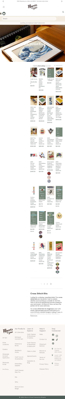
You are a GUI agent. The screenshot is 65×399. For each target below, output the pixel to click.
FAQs (41, 334)
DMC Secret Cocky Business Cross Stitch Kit (33, 155)
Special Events (31, 356)
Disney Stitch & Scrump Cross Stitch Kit (50, 225)
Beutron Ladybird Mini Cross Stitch (42, 199)
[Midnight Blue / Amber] (40, 236)
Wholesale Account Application (6, 356)
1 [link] (41, 284)
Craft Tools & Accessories (19, 358)
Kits (16, 377)
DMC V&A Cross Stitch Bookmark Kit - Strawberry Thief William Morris (33, 100)
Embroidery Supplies (18, 364)
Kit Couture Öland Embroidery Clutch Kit (42, 225)
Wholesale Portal (6, 363)
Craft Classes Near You (19, 371)
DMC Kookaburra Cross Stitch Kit (50, 190)
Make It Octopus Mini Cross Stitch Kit (59, 199)
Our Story (6, 369)
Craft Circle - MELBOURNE (33, 71)
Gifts (16, 382)
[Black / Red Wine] (40, 232)
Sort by (36, 66)
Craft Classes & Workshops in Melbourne (31, 344)
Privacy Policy (44, 364)
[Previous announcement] (3, 1)
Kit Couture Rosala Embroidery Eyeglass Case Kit (59, 246)
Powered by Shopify (40, 397)
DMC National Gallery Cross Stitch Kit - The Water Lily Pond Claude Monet (42, 100)
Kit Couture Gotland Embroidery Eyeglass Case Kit (50, 155)
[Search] (63, 12)
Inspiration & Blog (31, 362)
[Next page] (51, 284)
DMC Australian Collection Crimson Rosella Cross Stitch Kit (42, 246)
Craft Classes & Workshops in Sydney (31, 336)
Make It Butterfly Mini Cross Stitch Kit (33, 225)
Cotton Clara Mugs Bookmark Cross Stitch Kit (33, 246)
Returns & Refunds (43, 351)
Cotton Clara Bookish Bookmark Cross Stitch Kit (33, 190)
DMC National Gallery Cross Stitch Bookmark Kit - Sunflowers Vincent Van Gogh (50, 246)
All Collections (19, 332)
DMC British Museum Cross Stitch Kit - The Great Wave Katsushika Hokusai (59, 72)
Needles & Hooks (18, 351)
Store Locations (6, 343)
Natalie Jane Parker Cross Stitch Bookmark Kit (42, 72)
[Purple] (57, 272)
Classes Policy (44, 369)
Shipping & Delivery (43, 345)
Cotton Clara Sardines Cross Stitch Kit (42, 131)
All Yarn (5, 338)
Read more (33, 315)
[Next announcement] (62, 1)
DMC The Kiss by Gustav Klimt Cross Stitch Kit (33, 131)
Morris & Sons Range (19, 387)
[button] (4, 7)
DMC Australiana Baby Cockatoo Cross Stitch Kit (42, 155)
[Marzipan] (49, 177)
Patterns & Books (18, 344)
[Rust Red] (49, 173)
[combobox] (29, 19)
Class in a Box (31, 351)
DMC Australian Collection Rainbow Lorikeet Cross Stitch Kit (59, 155)
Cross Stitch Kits (35, 40)
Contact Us (43, 339)
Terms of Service (42, 358)
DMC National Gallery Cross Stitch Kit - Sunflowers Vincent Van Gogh (59, 100)
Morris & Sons (29, 397)
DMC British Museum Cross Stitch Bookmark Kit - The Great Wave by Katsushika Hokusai (50, 100)
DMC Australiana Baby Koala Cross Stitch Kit (50, 131)
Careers (5, 349)
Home (25, 40)
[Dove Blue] (49, 181)
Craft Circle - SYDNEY (50, 79)
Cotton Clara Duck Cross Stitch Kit (59, 216)
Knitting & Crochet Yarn (19, 338)
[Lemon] (57, 264)
